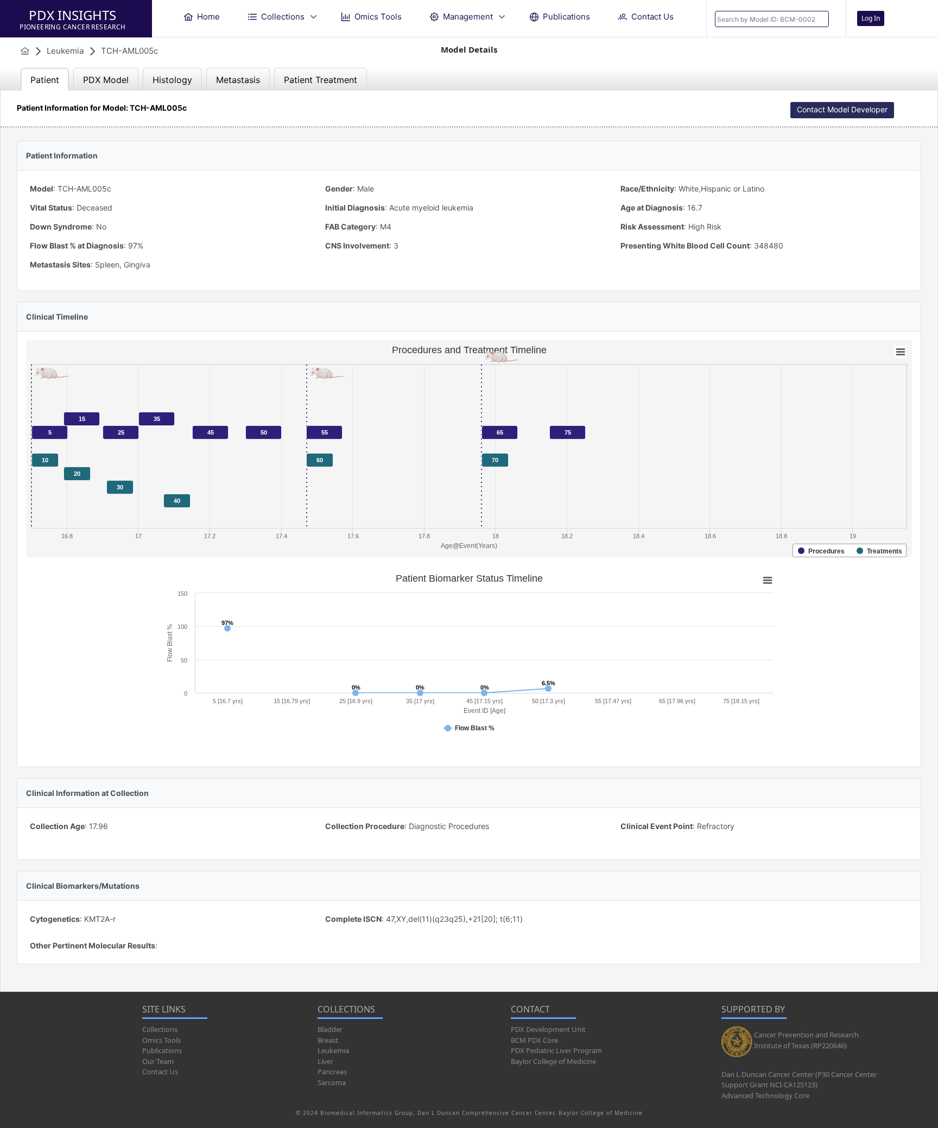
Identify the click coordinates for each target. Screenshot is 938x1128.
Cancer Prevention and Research (806, 1035)
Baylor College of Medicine (553, 1061)
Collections (160, 1029)
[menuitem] (202, 16)
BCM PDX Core (534, 1040)
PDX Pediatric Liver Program (556, 1050)
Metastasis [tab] (238, 79)
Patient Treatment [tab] (320, 79)
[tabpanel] (469, 541)
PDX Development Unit (548, 1029)
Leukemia (333, 1050)
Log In (870, 18)
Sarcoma (332, 1082)
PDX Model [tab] (106, 79)
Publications (162, 1050)
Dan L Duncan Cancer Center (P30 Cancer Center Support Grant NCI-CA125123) (799, 1079)
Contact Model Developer (842, 109)
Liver (325, 1061)
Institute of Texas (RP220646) (800, 1045)
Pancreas (332, 1071)
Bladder (330, 1029)
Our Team (158, 1061)
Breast (328, 1040)
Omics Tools (161, 1040)
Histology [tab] (172, 79)
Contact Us (160, 1071)
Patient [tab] (44, 79)
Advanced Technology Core (765, 1095)
